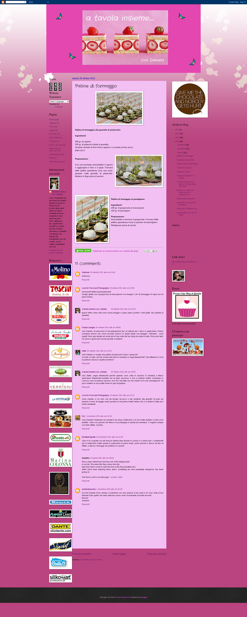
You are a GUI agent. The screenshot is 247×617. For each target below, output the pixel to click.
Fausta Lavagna (88, 327)
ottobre (180, 153)
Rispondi (85, 280)
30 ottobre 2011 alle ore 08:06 (108, 327)
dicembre (181, 145)
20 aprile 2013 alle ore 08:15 (102, 458)
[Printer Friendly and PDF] (83, 251)
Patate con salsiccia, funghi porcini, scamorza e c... (185, 192)
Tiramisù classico (184, 168)
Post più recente (81, 553)
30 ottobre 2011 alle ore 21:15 (122, 395)
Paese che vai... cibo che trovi (55, 149)
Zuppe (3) (53, 130)
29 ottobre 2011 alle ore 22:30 (123, 309)
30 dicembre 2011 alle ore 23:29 (109, 437)
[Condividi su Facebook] (153, 251)
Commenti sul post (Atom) (91, 560)
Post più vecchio (157, 553)
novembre (181, 149)
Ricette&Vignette (88, 437)
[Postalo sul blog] (148, 251)
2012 (177, 137)
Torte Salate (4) (55, 138)
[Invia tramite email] (145, 251)
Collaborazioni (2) (56, 154)
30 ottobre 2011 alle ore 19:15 (99, 351)
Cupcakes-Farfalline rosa (187, 209)
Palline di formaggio (185, 156)
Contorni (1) (54, 141)
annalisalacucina (89, 489)
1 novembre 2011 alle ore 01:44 (99, 416)
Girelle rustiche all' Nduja (187, 164)
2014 (177, 130)
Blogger (143, 597)
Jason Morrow (123, 597)
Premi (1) (53, 158)
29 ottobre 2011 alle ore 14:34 (102, 272)
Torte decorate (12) (57, 162)
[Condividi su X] (151, 251)
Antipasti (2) (54, 123)
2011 (177, 141)
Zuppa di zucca (183, 172)
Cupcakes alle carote (185, 160)
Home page (119, 553)
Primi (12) (53, 127)
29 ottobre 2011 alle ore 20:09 (122, 288)
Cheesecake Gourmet (186, 199)
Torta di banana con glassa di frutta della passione (186, 184)
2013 (177, 133)
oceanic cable (116, 477)
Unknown (85, 272)
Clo (83, 416)
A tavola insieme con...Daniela (94, 309)
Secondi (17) (54, 134)
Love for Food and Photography (95, 288)
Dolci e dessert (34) (57, 145)
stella (84, 351)
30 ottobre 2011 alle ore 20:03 (123, 372)
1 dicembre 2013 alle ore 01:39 (109, 489)
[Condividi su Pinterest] (156, 251)
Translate (58, 107)
